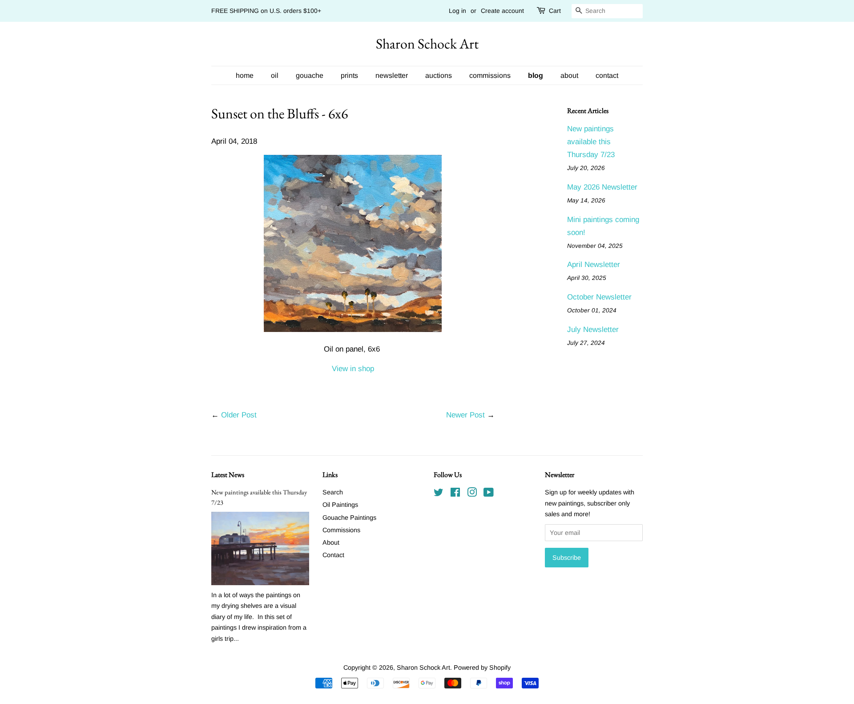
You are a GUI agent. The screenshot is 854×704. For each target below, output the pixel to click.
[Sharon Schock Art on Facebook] (455, 494)
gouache (309, 75)
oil (274, 75)
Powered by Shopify (482, 667)
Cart (555, 10)
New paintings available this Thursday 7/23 (591, 142)
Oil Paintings (340, 504)
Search (332, 492)
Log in (457, 10)
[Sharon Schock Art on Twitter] (438, 494)
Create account (502, 10)
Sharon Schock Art (427, 43)
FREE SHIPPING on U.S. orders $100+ (266, 10)
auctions (438, 75)
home (245, 75)
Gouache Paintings (349, 517)
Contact (333, 554)
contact (607, 75)
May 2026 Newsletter (602, 187)
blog (535, 75)
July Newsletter (593, 329)
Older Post (239, 415)
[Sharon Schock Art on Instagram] (472, 494)
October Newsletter (599, 297)
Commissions (341, 530)
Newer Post (465, 415)
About (330, 542)
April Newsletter (593, 264)
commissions (490, 75)
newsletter (391, 75)
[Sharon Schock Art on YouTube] (488, 494)
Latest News (227, 474)
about (569, 75)
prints (349, 75)
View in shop (353, 368)
